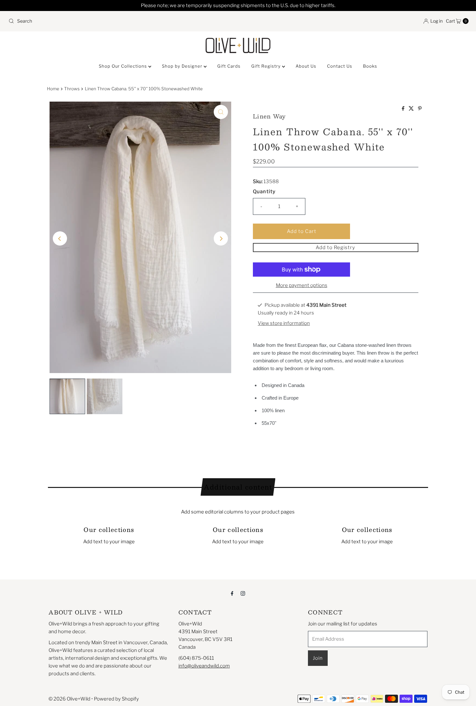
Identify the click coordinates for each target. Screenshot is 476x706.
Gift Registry (266, 66)
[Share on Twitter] (412, 109)
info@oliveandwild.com (204, 666)
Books (370, 66)
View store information (284, 323)
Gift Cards (229, 66)
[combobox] (120, 21)
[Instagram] (243, 593)
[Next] (221, 238)
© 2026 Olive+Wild (69, 699)
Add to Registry (335, 247)
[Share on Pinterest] (420, 109)
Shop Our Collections (123, 66)
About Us (306, 66)
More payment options (301, 285)
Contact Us (339, 66)
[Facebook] (232, 593)
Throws (72, 88)
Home (53, 88)
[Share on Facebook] (403, 109)
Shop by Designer (183, 66)
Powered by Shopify (116, 699)
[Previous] (60, 238)
